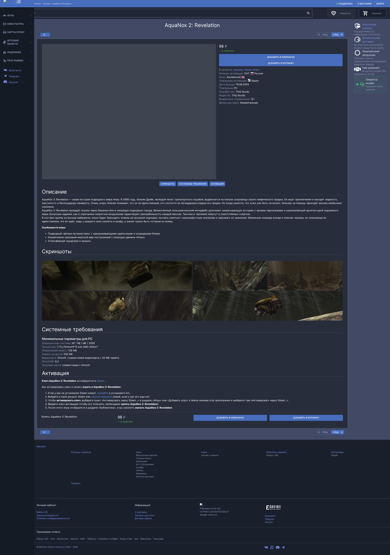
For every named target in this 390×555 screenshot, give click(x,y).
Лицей (334, 455)
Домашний (141, 461)
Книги (204, 452)
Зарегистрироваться (47, 515)
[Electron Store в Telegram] (283, 548)
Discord (269, 522)
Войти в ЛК (42, 512)
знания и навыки (209, 455)
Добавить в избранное (281, 57)
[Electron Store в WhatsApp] (272, 548)
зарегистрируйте (101, 396)
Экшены (46, 3)
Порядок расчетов (144, 515)
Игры (256, 69)
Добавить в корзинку (281, 63)
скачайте (102, 393)
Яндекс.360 (272, 455)
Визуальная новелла (146, 455)
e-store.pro (59, 547)
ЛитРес (140, 470)
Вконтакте (270, 516)
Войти (380, 3)
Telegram (269, 519)
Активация (217, 184)
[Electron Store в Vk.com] (266, 548)
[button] (129, 111)
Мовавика (141, 473)
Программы (337, 452)
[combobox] (166, 13)
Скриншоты (167, 184)
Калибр (140, 467)
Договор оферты (143, 518)
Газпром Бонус (144, 458)
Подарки (75, 483)
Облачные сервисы (276, 452)
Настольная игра (145, 476)
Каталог (41, 446)
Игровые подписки (81, 452)
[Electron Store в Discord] (278, 548)
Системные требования (192, 184)
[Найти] (308, 13)
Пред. (325, 34)
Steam (248, 69)
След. (336, 34)
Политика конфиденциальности (53, 518)
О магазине (365, 3)
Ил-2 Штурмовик (145, 464)
